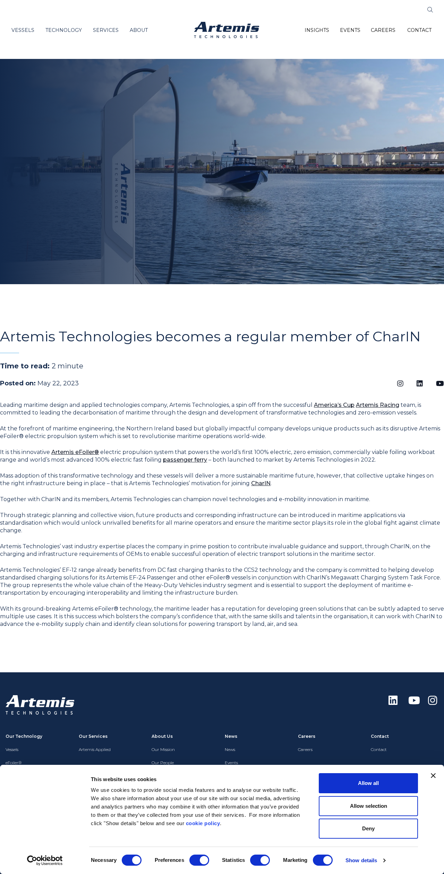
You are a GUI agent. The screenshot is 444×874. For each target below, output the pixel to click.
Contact (379, 749)
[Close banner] (433, 775)
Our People (163, 762)
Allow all (368, 783)
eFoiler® (14, 762)
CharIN (261, 483)
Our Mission (163, 749)
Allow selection (368, 806)
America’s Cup (334, 405)
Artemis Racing (377, 405)
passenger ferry (185, 459)
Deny (368, 828)
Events (231, 762)
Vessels (12, 749)
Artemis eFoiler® (75, 452)
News (230, 749)
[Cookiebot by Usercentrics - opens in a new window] (45, 860)
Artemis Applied (95, 749)
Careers (305, 749)
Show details (361, 860)
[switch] (199, 860)
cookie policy (203, 823)
